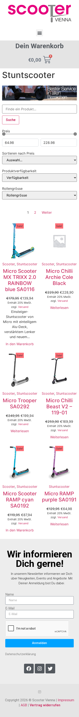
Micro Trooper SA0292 (20, 403)
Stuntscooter (27, 264)
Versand (23, 306)
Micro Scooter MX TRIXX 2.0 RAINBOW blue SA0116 (20, 280)
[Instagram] (39, 668)
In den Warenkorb (20, 344)
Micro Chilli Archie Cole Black (59, 277)
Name (9, 594)
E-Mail (10, 608)
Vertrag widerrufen (45, 705)
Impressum (66, 700)
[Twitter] (50, 668)
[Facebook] (29, 668)
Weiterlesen (59, 308)
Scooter (8, 264)
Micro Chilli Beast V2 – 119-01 (59, 406)
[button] (39, 32)
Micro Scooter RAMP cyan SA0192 (20, 500)
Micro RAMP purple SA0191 (59, 497)
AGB (24, 705)
